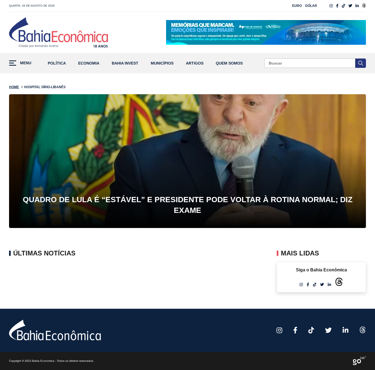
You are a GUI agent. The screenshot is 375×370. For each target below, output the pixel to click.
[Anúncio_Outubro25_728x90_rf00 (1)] (266, 32)
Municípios (162, 63)
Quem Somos (229, 63)
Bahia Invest (125, 63)
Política (57, 63)
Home (14, 87)
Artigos (194, 63)
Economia (88, 63)
